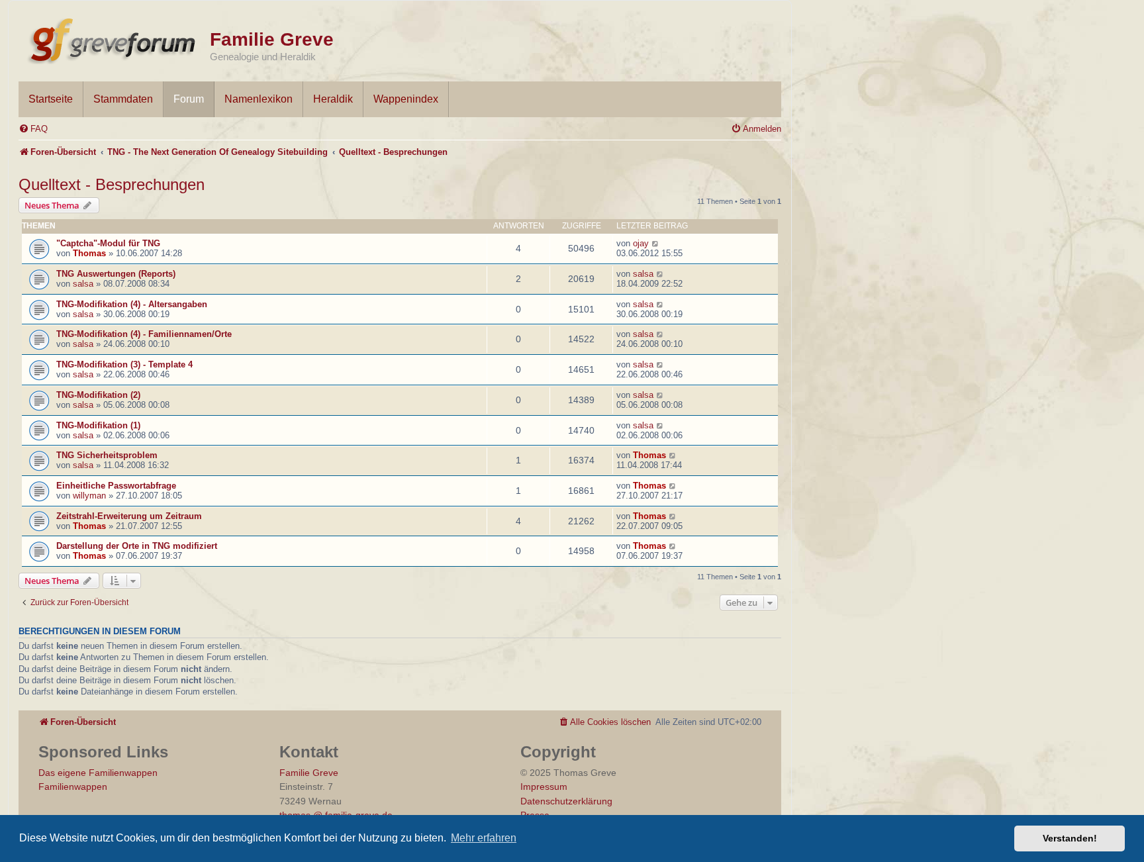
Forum (188, 99)
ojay (641, 243)
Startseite (50, 99)
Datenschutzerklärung (566, 801)
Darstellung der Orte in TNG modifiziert (136, 546)
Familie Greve (272, 39)
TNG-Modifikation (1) (98, 425)
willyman (89, 496)
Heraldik (333, 99)
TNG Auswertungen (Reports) (115, 274)
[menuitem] (33, 128)
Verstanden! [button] (1070, 838)
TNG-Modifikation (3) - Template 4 (124, 364)
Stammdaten (123, 99)
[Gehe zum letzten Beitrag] (655, 243)
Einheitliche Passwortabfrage (116, 486)
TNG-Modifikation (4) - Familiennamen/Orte (144, 334)
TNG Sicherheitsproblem (107, 455)
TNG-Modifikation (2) (98, 395)
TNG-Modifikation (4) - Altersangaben (131, 304)
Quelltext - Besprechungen (112, 184)
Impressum (543, 786)
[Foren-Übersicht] (114, 38)
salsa (83, 284)
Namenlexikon (258, 99)
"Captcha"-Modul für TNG (108, 243)
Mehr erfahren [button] (483, 837)
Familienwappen (72, 786)
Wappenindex (405, 99)
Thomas (89, 253)
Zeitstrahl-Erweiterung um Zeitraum (129, 516)
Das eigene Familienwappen (98, 772)
